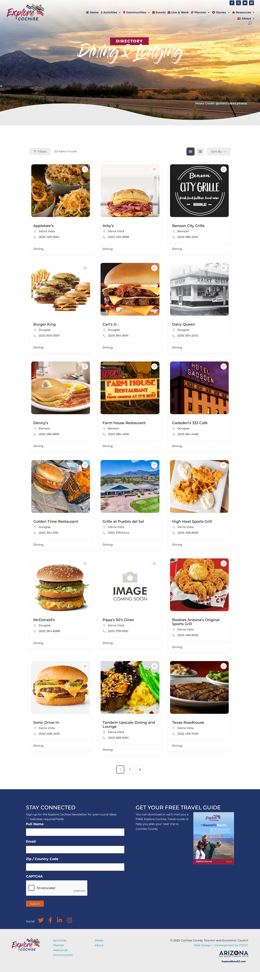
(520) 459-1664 (49, 237)
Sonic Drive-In (46, 722)
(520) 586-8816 (49, 434)
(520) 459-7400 (187, 733)
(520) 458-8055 (187, 532)
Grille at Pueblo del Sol (123, 521)
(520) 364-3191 (48, 532)
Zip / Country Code (43, 859)
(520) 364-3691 (118, 335)
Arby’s (108, 226)
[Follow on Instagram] (251, 2)
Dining (38, 249)
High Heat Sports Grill (192, 521)
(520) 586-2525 (187, 237)
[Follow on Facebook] (232, 2)
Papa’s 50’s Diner (118, 620)
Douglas (45, 330)
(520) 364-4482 (188, 434)
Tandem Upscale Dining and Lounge (129, 724)
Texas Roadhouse (188, 722)
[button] (175, 486)
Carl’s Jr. (110, 324)
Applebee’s (43, 226)
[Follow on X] (238, 2)
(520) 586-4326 (118, 434)
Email (32, 841)
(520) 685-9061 (118, 738)
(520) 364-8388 (49, 631)
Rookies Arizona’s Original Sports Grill (196, 622)
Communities (135, 12)
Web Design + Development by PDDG (221, 945)
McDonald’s (44, 620)
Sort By (216, 151)
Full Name (35, 824)
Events (160, 12)
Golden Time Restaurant (55, 521)
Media (99, 940)
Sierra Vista (47, 231)
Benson (183, 231)
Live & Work (179, 12)
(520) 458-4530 (49, 733)
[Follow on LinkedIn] (245, 2)
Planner (200, 12)
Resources (243, 12)
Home (94, 12)
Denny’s (40, 423)
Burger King (44, 324)
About (246, 18)
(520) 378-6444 (118, 532)
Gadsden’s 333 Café (190, 423)
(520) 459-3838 (118, 237)
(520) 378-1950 (118, 631)
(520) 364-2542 (187, 335)
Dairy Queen (183, 324)
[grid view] (190, 151)
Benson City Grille (188, 226)
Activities (110, 12)
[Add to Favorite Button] (85, 169)
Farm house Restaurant (124, 423)
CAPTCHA (34, 876)
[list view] (200, 151)
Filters (42, 151)
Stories (220, 12)
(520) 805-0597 (49, 335)
